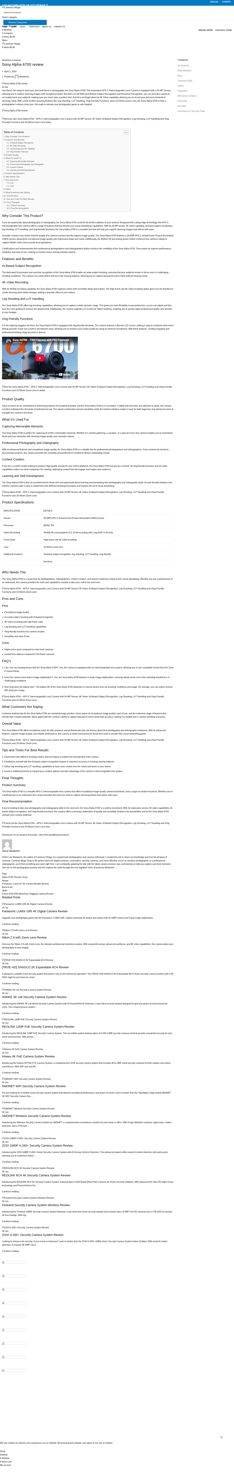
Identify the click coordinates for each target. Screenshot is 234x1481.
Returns (162, 1406)
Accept (5, 1447)
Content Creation (16, 167)
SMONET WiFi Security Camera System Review (34, 1086)
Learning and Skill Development (22, 170)
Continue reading (10, 924)
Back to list (7, 887)
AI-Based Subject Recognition (21, 143)
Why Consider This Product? (18, 136)
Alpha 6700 (7, 877)
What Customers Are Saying (18, 192)
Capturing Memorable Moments (22, 161)
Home (102, 43)
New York (123, 1401)
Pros (12, 183)
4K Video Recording (17, 146)
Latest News (164, 1421)
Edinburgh (124, 1411)
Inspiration (183, 91)
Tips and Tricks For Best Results (20, 199)
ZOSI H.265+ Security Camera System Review (32, 1235)
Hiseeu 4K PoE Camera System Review (28, 1056)
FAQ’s (8, 189)
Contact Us (163, 1416)
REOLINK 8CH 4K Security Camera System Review (36, 1175)
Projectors (182, 101)
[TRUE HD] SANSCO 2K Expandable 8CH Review (35, 967)
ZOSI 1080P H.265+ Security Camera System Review (37, 1145)
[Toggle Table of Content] (125, 132)
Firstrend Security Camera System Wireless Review (36, 1205)
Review (17, 877)
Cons (12, 186)
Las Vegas (124, 1426)
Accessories (183, 65)
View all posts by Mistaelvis (102, 867)
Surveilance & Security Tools (191, 111)
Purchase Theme (205, 1426)
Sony (24, 877)
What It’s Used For (14, 158)
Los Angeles (125, 1416)
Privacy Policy (165, 1401)
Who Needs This (13, 177)
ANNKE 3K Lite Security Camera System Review (34, 997)
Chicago (123, 1421)
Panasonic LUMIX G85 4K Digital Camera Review (34, 911)
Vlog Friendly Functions (19, 152)
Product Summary (18, 205)
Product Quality (12, 155)
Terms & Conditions (167, 1411)
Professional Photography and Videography (27, 164)
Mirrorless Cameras (125, 43)
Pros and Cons (12, 180)
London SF (124, 1406)
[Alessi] (117, 1322)
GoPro (181, 86)
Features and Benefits (15, 140)
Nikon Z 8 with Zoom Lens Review (24, 937)
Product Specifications (15, 173)
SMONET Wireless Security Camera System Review (36, 1116)
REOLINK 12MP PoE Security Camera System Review (38, 1026)
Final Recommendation (20, 208)
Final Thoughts (13, 202)
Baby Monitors (184, 70)
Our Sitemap (164, 1426)
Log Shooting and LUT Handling (22, 149)
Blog (180, 76)
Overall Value (12, 196)
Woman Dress (204, 1411)
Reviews (110, 43)
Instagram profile (205, 1401)
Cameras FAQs (185, 81)
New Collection (204, 1406)
